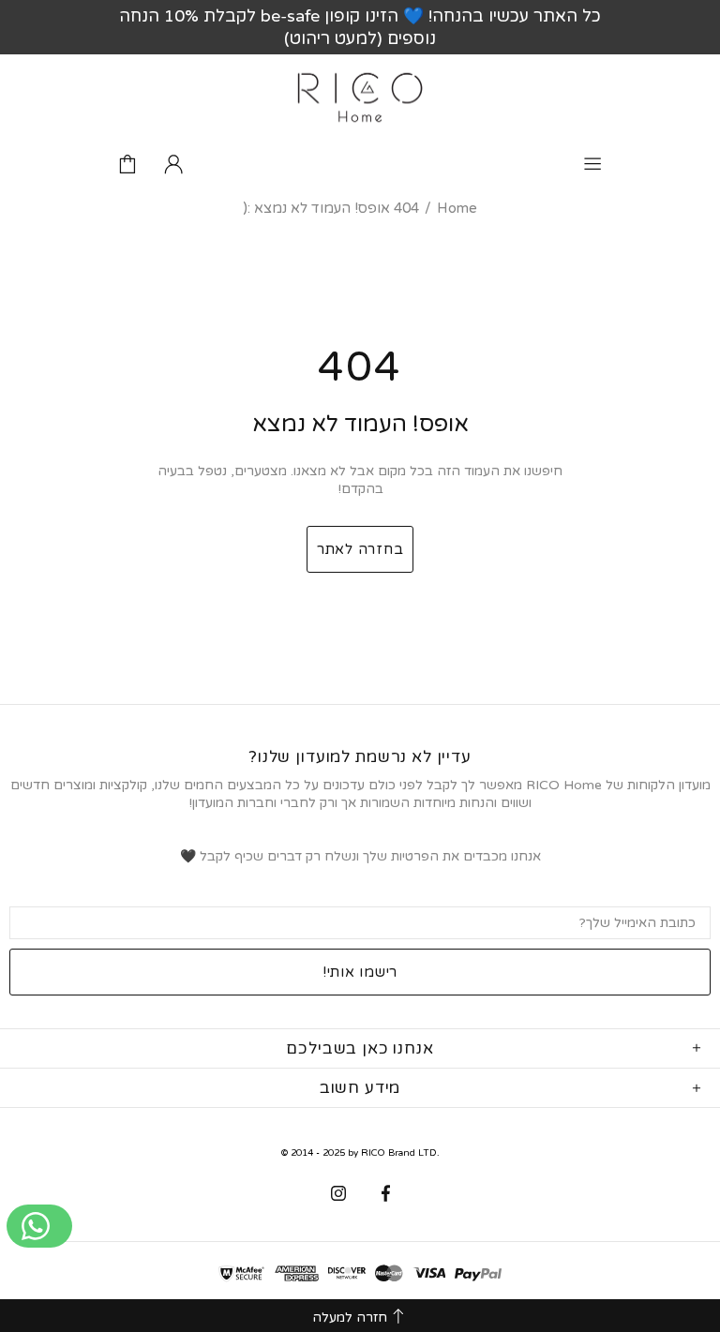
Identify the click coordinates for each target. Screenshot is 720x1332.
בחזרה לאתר (360, 549)
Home (457, 208)
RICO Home (360, 97)
